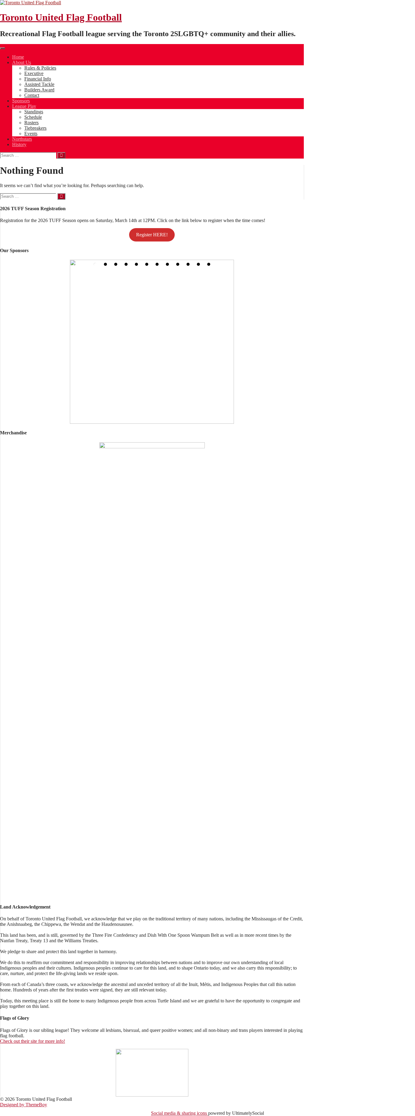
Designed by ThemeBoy (23, 1104)
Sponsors (21, 100)
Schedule (33, 117)
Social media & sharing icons (179, 1113)
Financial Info (37, 78)
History (19, 144)
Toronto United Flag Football (61, 17)
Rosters (31, 122)
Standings (33, 111)
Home (18, 57)
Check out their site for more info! (32, 1041)
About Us (21, 62)
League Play (24, 106)
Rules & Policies (40, 67)
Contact (31, 95)
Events (30, 133)
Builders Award (39, 89)
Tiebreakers (35, 128)
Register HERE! (152, 234)
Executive (33, 73)
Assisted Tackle (39, 84)
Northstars (22, 139)
